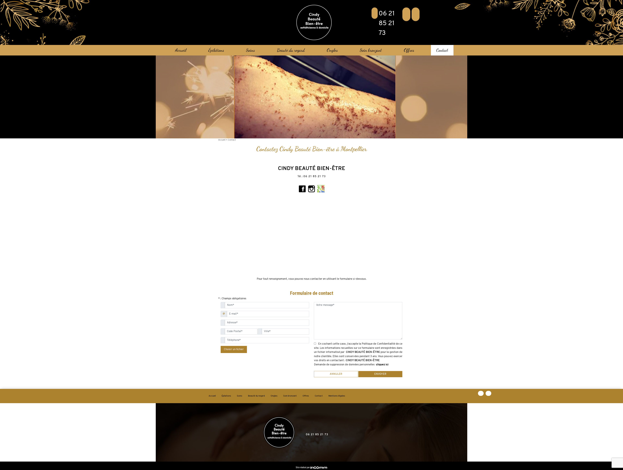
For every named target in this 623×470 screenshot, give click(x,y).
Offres (409, 50)
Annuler (336, 374)
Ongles (332, 50)
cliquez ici (382, 364)
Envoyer (380, 374)
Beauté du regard (291, 50)
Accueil (180, 50)
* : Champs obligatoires (232, 298)
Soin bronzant (371, 50)
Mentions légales (337, 396)
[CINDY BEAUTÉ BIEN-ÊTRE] (314, 22)
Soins (250, 50)
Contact (442, 50)
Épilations (216, 50)
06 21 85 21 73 (387, 23)
